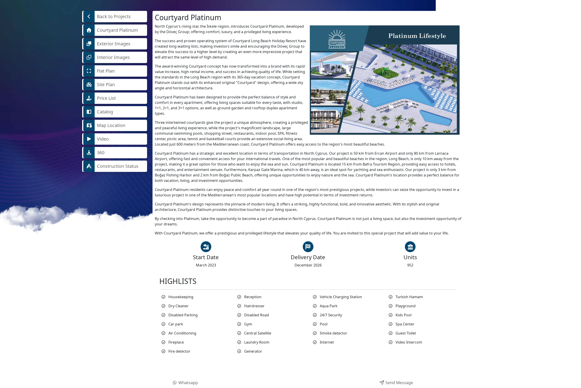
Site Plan (105, 84)
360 (100, 152)
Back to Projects (113, 16)
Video (102, 139)
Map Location (110, 125)
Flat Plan (105, 71)
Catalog (104, 112)
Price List (106, 98)
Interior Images (113, 57)
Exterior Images (113, 44)
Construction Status (117, 166)
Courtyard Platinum (117, 30)
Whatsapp (187, 382)
